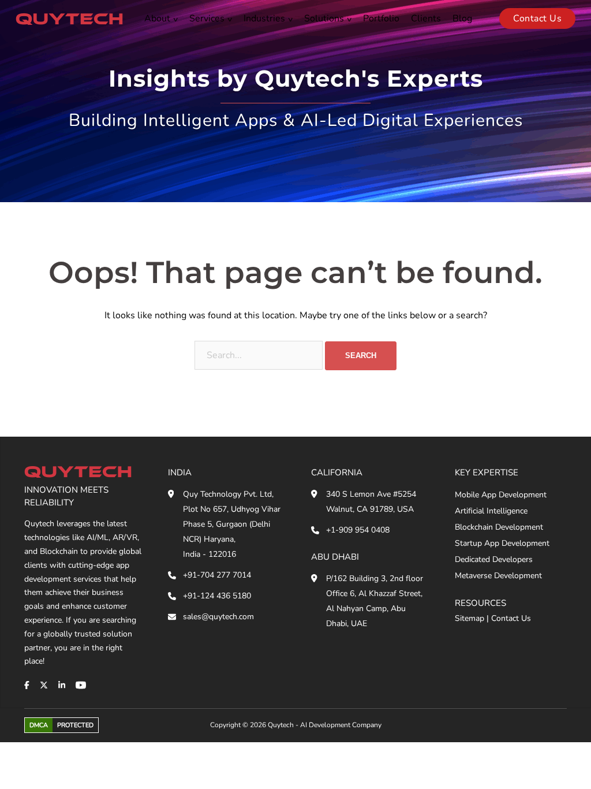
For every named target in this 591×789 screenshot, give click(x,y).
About (157, 18)
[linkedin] (61, 685)
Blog (462, 18)
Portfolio (381, 18)
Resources (480, 603)
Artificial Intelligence (491, 510)
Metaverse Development (498, 575)
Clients (426, 18)
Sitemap (469, 618)
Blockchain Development (499, 527)
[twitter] (44, 685)
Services (207, 18)
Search (360, 355)
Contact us (537, 18)
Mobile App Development (501, 494)
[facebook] (26, 685)
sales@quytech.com (218, 616)
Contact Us (511, 618)
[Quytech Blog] (69, 18)
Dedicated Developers (494, 559)
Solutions (324, 18)
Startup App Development (502, 543)
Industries (264, 18)
